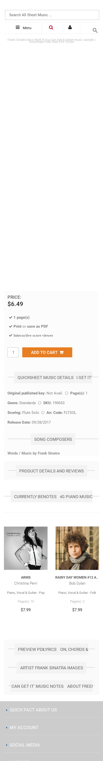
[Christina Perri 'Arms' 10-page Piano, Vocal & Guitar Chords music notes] (26, 548)
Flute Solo (30, 412)
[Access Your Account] (70, 28)
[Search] (94, 7)
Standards (27, 403)
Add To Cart (45, 352)
